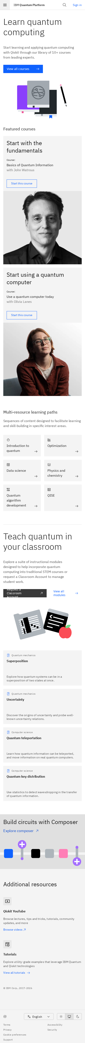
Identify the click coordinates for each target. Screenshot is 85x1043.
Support (8, 1039)
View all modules (59, 593)
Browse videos (12, 929)
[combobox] (38, 1016)
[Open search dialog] (65, 5)
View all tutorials (14, 972)
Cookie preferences (14, 1034)
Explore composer (18, 830)
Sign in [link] (77, 5)
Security (52, 1029)
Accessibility (54, 1024)
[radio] (61, 1016)
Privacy (7, 1029)
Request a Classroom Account (14, 593)
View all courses (18, 69)
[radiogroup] (69, 1016)
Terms (7, 1024)
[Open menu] (5, 5)
